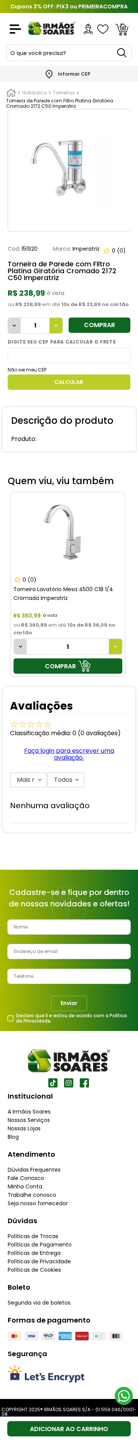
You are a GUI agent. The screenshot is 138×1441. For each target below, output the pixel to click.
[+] (55, 325)
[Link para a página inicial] (11, 93)
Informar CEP (74, 74)
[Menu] (15, 29)
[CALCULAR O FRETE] (69, 382)
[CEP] (69, 355)
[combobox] (69, 52)
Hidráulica (34, 92)
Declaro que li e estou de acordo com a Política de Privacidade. (71, 1018)
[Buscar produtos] (122, 52)
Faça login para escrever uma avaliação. (69, 754)
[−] (14, 325)
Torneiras (64, 92)
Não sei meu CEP (27, 369)
